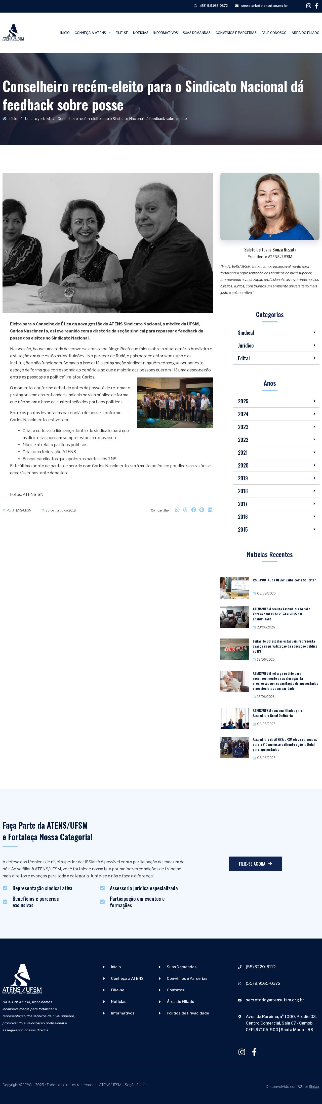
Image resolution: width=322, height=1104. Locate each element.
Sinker (314, 1086)
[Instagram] (308, 6)
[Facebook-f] (316, 6)
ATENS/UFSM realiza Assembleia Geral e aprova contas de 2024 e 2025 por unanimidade (281, 613)
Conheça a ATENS (90, 33)
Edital (244, 358)
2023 (243, 427)
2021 (243, 452)
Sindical (246, 332)
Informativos (165, 33)
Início (65, 33)
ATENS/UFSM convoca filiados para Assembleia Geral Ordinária (278, 713)
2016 (243, 516)
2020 (243, 465)
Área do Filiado (305, 33)
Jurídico (246, 345)
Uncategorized (37, 118)
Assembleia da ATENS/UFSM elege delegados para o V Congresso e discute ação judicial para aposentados (285, 744)
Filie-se (122, 33)
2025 (243, 401)
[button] (177, 510)
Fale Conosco (274, 33)
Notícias (140, 33)
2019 (243, 478)
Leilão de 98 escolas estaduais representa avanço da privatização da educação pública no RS (285, 646)
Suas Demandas (197, 33)
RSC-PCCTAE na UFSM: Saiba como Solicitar (284, 579)
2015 (243, 529)
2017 (243, 503)
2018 (243, 491)
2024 (243, 414)
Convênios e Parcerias (236, 33)
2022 (243, 439)
